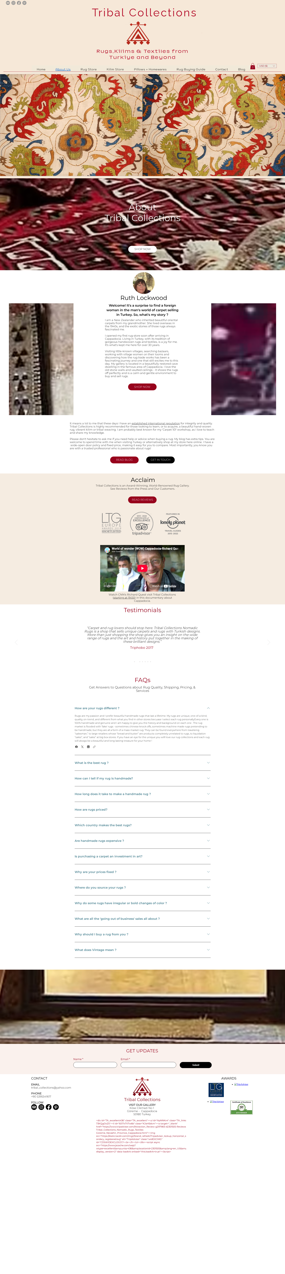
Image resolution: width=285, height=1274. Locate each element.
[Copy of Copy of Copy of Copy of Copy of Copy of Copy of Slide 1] (134, 661)
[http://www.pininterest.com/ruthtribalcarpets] (24, 3)
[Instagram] (41, 1107)
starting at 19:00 (124, 597)
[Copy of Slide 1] (139, 661)
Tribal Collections (142, 12)
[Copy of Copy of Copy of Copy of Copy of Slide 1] (150, 661)
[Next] (268, 642)
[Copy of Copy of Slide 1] (142, 661)
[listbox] (267, 66)
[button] (267, 66)
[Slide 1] (137, 661)
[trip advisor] (8, 3)
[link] (252, 66)
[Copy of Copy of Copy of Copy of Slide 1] (147, 661)
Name (78, 1059)
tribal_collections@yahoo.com (51, 1087)
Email (125, 1059)
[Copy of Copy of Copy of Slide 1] (145, 661)
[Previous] (16, 642)
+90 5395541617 (41, 1096)
